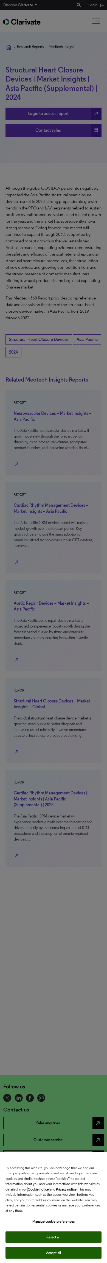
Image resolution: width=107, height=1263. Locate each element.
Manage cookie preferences (53, 1221)
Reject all (53, 1237)
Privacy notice (66, 1189)
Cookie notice (38, 1189)
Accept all (53, 1253)
